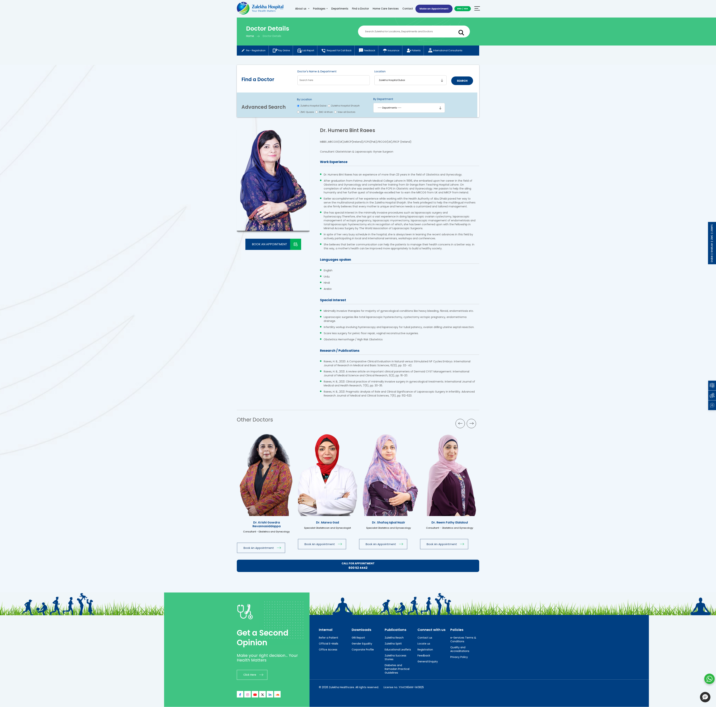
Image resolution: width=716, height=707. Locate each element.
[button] (705, 697)
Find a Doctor (360, 8)
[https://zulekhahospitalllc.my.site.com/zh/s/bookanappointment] (289, 473)
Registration (425, 649)
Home (250, 36)
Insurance (393, 50)
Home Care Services (386, 8)
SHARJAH (711, 248)
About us (301, 8)
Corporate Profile (363, 649)
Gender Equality (362, 643)
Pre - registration (256, 50)
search (462, 81)
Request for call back (339, 50)
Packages (319, 8)
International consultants (447, 50)
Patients (416, 50)
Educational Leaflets (398, 649)
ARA (466, 8)
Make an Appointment (434, 8)
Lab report (308, 50)
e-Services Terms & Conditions (463, 639)
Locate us (423, 643)
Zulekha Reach (394, 637)
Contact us (424, 637)
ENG (459, 8)
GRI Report (358, 637)
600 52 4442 (358, 568)
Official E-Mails (328, 643)
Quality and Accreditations (459, 649)
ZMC (711, 237)
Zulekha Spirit (393, 643)
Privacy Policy (459, 657)
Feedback (369, 50)
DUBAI (711, 258)
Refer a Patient (328, 637)
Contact (407, 8)
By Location (304, 99)
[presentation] (460, 423)
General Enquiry (427, 661)
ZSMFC (711, 228)
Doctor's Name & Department (317, 71)
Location (380, 71)
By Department (383, 99)
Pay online (284, 50)
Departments (339, 8)
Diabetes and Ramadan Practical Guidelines (397, 669)
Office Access (328, 649)
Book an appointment (269, 244)
